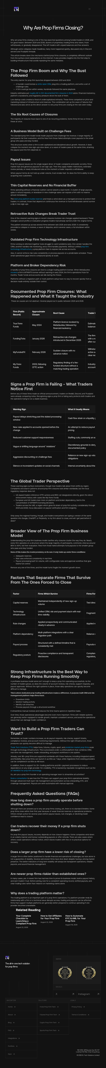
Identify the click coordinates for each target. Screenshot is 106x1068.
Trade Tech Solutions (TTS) (22, 747)
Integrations (12, 1038)
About (10, 1015)
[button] (89, 9)
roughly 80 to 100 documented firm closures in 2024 (51, 93)
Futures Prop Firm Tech (48, 1015)
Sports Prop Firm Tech (48, 1030)
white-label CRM (44, 84)
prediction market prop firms (77, 747)
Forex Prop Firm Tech (48, 1007)
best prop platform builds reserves (28, 199)
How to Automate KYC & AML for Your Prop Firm (75, 918)
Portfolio (11, 1046)
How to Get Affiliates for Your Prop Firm (51, 917)
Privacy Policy (77, 1007)
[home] (16, 9)
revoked (14, 272)
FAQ (9, 1030)
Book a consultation (19, 778)
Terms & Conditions (79, 1015)
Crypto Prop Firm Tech (48, 1023)
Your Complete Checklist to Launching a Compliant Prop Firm (26, 920)
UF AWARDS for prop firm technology (26, 771)
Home (10, 1007)
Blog (10, 1023)
